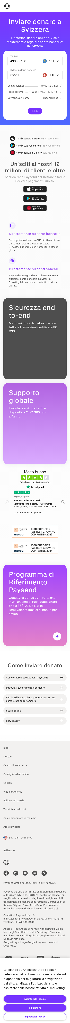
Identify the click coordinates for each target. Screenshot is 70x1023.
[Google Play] (35, 198)
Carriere (8, 782)
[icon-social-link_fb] (6, 873)
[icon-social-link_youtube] (25, 873)
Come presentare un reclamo (19, 818)
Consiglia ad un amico (16, 774)
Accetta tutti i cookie (35, 999)
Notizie (7, 756)
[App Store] (35, 189)
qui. (64, 895)
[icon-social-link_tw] (44, 873)
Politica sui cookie (13, 800)
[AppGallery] (35, 208)
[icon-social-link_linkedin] (34, 873)
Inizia (35, 111)
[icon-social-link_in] (15, 873)
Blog (6, 747)
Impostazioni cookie (35, 1016)
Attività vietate (12, 826)
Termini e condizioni (14, 809)
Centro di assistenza (15, 765)
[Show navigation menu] (63, 6)
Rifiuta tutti (35, 1007)
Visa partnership (12, 791)
